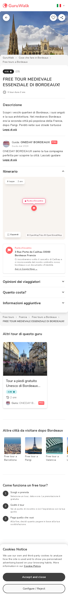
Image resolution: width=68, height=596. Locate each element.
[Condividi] (61, 17)
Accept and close (34, 577)
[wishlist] (53, 17)
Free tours (8, 317)
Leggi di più (10, 129)
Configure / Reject (34, 589)
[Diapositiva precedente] (8, 36)
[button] (34, 208)
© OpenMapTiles (35, 235)
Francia (23, 317)
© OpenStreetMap (53, 235)
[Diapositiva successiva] (59, 36)
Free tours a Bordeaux (15, 62)
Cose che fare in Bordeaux (33, 57)
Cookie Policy (32, 566)
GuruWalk (8, 57)
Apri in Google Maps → (26, 269)
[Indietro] (6, 17)
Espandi (14, 234)
